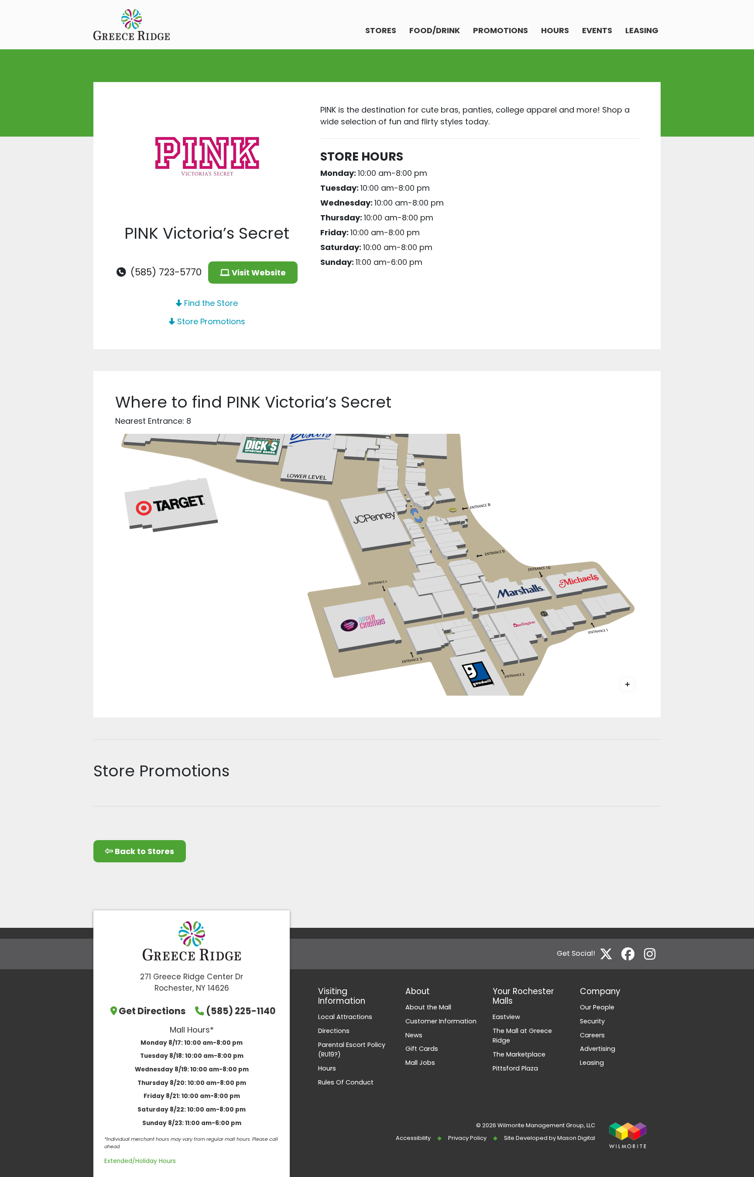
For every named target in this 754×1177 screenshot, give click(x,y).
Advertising (597, 1048)
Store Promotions (210, 321)
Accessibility (413, 1138)
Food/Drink (434, 30)
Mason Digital (576, 1138)
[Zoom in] (627, 684)
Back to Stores (143, 851)
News (413, 1035)
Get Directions (152, 1011)
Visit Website (258, 272)
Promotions (500, 30)
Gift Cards (421, 1048)
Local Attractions (345, 1016)
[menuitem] (381, 31)
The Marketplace (519, 1054)
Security (592, 1021)
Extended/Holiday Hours (140, 1161)
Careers (592, 1035)
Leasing (641, 30)
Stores (380, 30)
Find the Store (210, 303)
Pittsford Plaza (515, 1068)
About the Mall (428, 1007)
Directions (334, 1030)
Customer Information (440, 1021)
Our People (597, 1007)
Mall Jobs (420, 1062)
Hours (555, 30)
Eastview (506, 1016)
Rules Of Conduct (346, 1082)
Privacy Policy (467, 1138)
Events (597, 30)
